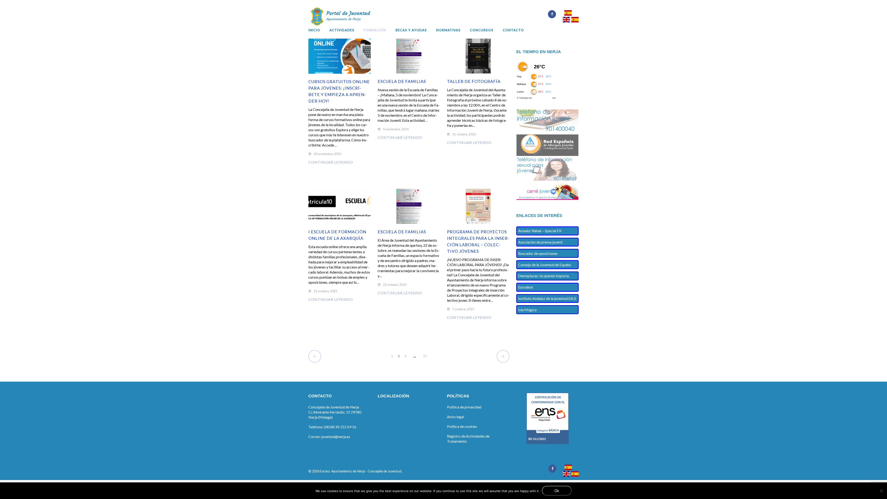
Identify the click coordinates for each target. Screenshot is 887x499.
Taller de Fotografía (474, 81)
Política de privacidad (464, 407)
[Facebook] (552, 14)
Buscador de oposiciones (538, 253)
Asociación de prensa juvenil (540, 242)
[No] (881, 490)
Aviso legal (455, 416)
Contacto (513, 30)
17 (425, 356)
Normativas (448, 30)
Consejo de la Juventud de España (544, 264)
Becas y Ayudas (411, 30)
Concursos (481, 30)
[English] (566, 20)
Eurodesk (525, 287)
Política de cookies (462, 426)
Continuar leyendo (330, 162)
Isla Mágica (527, 309)
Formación (375, 30)
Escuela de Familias (402, 81)
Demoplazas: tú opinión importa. (543, 276)
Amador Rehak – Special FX (539, 230)
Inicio (314, 30)
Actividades (341, 30)
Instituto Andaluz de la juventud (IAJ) (547, 298)
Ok (556, 490)
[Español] (568, 13)
